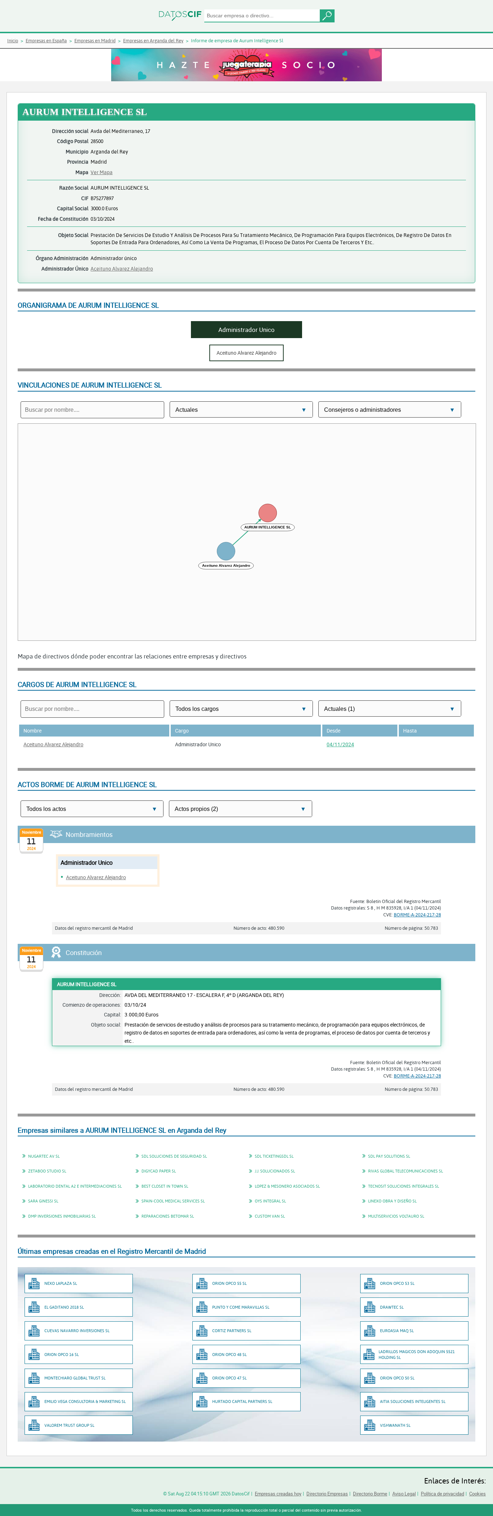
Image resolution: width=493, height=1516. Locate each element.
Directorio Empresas (327, 1493)
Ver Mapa (102, 172)
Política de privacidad (442, 1493)
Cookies (477, 1493)
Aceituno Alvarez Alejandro (122, 268)
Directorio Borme (370, 1493)
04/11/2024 (340, 744)
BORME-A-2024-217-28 (417, 914)
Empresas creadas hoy (278, 1493)
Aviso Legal (404, 1493)
